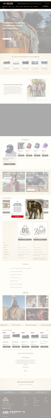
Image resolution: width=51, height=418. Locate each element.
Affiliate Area (36, 6)
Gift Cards (17, 6)
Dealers (28, 6)
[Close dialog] (42, 200)
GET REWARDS (17, 216)
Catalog (25, 6)
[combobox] (29, 3)
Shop (9, 6)
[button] (48, 3)
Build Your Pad (5, 6)
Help (13, 6)
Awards (31, 6)
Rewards (21, 6)
